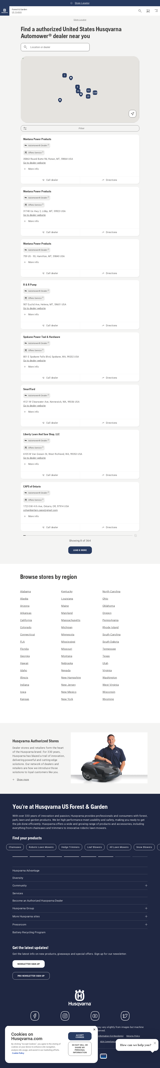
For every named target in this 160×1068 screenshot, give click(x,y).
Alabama (25, 591)
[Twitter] (125, 1016)
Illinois (24, 677)
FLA (22, 641)
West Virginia (110, 684)
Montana (66, 656)
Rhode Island (110, 627)
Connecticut (27, 634)
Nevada (65, 670)
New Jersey (68, 684)
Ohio (105, 598)
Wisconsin (108, 691)
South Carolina (111, 634)
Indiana (24, 684)
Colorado (26, 627)
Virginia (107, 670)
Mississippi (68, 641)
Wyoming (108, 699)
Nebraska (67, 663)
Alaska (24, 598)
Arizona (25, 605)
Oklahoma (108, 605)
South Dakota (110, 641)
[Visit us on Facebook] (35, 1016)
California (26, 620)
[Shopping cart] (148, 11)
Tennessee (109, 648)
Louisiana (67, 598)
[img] (36, 145)
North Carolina (111, 591)
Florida (24, 648)
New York (67, 699)
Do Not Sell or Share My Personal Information (80, 1049)
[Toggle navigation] (156, 11)
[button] (81, 95)
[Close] (94, 1029)
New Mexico (68, 691)
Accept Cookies (80, 1036)
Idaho (23, 670)
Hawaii (24, 663)
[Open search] (140, 11)
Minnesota (67, 634)
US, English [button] (17, 12)
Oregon (106, 613)
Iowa (23, 691)
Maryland (67, 613)
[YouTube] (95, 1016)
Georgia (25, 656)
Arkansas (26, 613)
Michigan (66, 627)
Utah (105, 663)
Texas (106, 656)
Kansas (24, 699)
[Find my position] (132, 113)
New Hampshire (71, 677)
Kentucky (66, 591)
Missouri (66, 648)
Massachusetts (70, 620)
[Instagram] (65, 1016)
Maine (65, 605)
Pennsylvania (110, 620)
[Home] (4, 11)
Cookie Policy (18, 1053)
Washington (109, 677)
